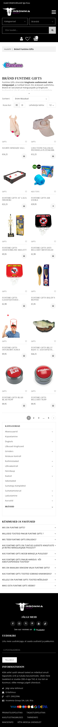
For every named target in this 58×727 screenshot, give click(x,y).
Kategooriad (10, 21)
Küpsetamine (11, 436)
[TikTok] (45, 623)
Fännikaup (10, 471)
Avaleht (7, 49)
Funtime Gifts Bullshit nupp (38, 398)
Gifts (4, 142)
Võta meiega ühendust (29, 722)
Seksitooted (10, 480)
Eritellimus (11, 692)
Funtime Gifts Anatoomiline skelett (14, 249)
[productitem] (53, 206)
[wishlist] (26, 142)
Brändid (35, 21)
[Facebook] (12, 623)
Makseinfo (7, 722)
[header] (27, 39)
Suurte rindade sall (13, 148)
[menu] (54, 12)
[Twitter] (25, 623)
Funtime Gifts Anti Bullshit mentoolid (42, 249)
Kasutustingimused (12, 717)
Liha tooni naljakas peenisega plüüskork (42, 149)
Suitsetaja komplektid (15, 485)
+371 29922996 (13, 696)
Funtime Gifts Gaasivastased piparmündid (10, 300)
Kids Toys (35, 191)
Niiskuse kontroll (13, 456)
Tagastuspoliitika (36, 712)
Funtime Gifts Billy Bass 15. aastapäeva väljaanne (41, 350)
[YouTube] (38, 623)
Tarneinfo (32, 717)
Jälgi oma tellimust (14, 688)
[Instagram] (19, 623)
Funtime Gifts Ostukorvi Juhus (11, 349)
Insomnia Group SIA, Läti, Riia (19, 700)
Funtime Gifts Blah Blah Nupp (12, 398)
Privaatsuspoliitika (12, 712)
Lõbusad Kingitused (14, 446)
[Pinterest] (32, 623)
